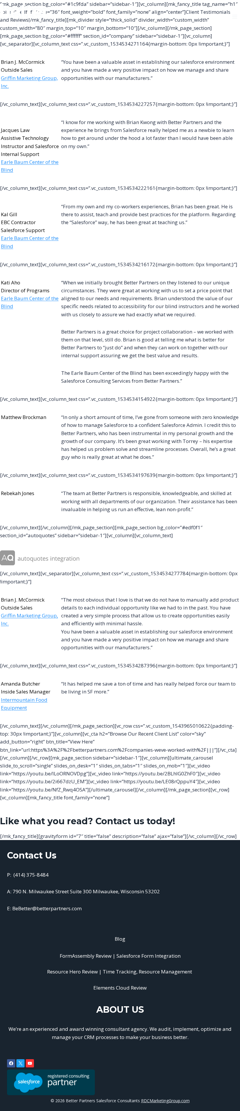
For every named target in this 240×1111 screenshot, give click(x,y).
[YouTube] (30, 1063)
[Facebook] (11, 1063)
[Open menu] (234, 15)
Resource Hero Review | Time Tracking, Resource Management (120, 971)
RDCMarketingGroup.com (165, 1100)
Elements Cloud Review (120, 987)
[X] (20, 1063)
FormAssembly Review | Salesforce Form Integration (120, 955)
